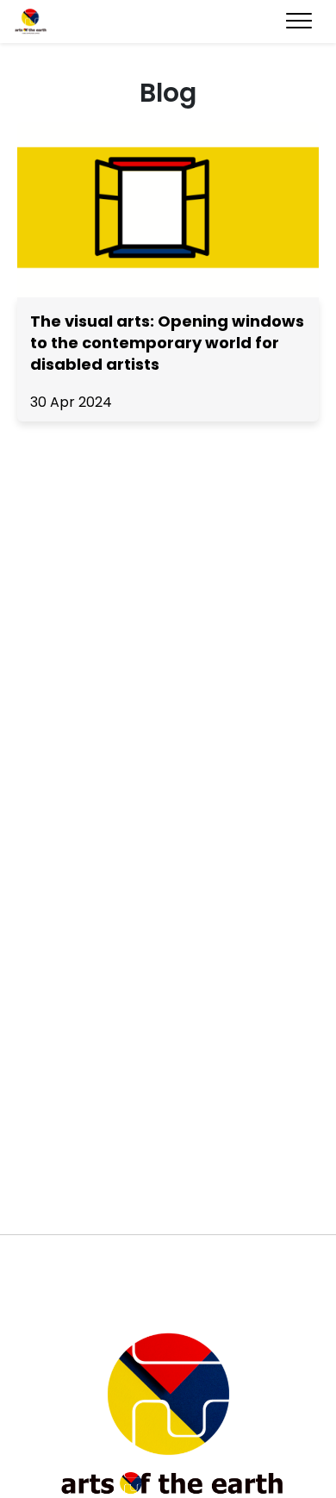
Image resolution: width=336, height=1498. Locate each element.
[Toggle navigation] (299, 22)
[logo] (75, 21)
